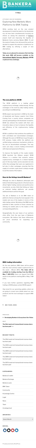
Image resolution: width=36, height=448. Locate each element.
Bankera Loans (7, 383)
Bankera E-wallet (8, 375)
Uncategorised (7, 408)
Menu (19, 12)
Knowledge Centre (8, 393)
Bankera (18, 19)
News (15, 305)
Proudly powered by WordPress (11, 443)
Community (6, 390)
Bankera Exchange (8, 379)
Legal (4, 397)
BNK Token (8, 305)
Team (4, 404)
